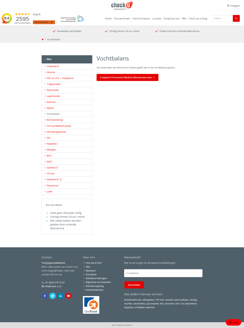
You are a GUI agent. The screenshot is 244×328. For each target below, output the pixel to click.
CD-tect (50, 173)
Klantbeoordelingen (96, 278)
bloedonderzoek (132, 299)
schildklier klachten (145, 307)
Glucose (50, 72)
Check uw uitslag (198, 18)
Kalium (50, 108)
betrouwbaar (182, 299)
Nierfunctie (52, 90)
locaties (169, 299)
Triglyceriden (53, 84)
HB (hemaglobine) (56, 131)
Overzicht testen (141, 18)
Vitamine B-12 (53, 179)
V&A (184, 18)
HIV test (160, 299)
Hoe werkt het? (122, 18)
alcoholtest (139, 303)
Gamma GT (52, 167)
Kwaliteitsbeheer (94, 289)
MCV (49, 155)
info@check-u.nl (52, 286)
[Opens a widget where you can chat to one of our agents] (233, 322)
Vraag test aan (172, 18)
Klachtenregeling (94, 286)
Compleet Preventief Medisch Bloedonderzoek (126, 77)
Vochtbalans (53, 113)
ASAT (49, 161)
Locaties (156, 18)
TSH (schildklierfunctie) (58, 125)
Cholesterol (52, 66)
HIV (48, 137)
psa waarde (152, 303)
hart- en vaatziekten (186, 303)
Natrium (50, 102)
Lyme (49, 191)
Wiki (49, 59)
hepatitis (128, 307)
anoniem (169, 303)
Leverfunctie (53, 96)
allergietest (149, 299)
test (162, 303)
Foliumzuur (52, 185)
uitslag (193, 299)
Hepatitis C (52, 143)
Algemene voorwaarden (98, 282)
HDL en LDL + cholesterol (60, 78)
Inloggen (234, 5)
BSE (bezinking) (54, 119)
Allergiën (51, 149)
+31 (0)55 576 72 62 (54, 282)
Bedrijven (90, 270)
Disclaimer (91, 274)
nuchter (128, 303)
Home (108, 18)
